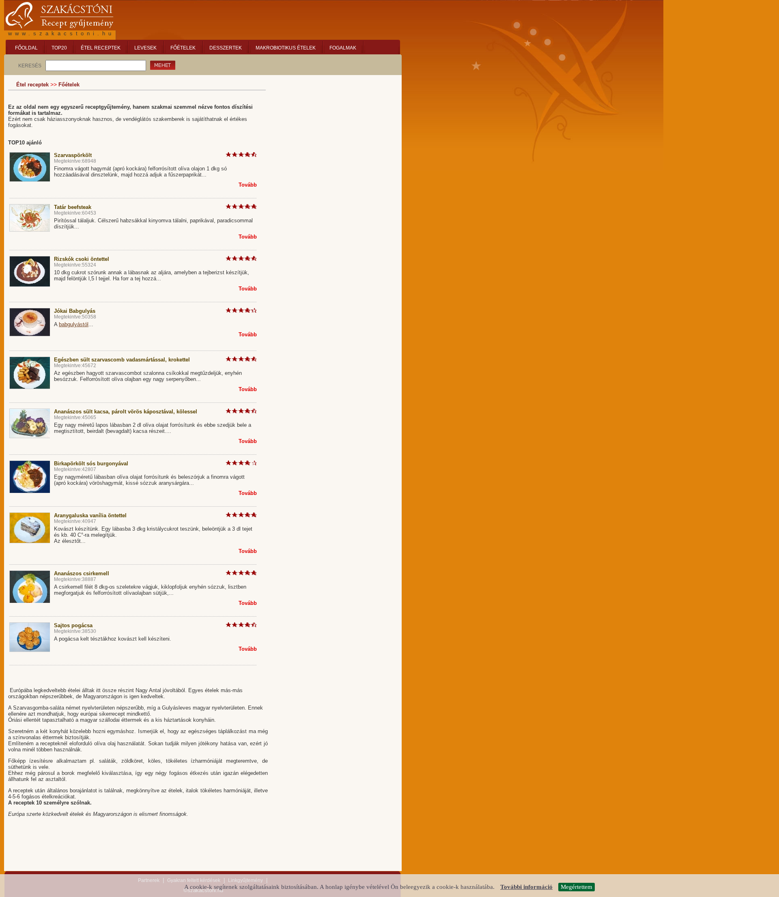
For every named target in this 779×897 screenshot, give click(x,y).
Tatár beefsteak (72, 207)
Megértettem (576, 887)
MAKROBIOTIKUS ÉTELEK (286, 48)
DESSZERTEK (225, 48)
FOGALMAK (342, 48)
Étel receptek (32, 85)
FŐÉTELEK (183, 48)
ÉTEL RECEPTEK (101, 48)
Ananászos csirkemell (81, 573)
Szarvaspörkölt (73, 155)
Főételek (69, 85)
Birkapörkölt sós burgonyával (91, 463)
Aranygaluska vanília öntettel (90, 515)
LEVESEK (145, 48)
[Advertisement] (337, 130)
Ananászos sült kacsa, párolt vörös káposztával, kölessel (125, 412)
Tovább (248, 185)
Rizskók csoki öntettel (81, 259)
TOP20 (59, 48)
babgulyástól (73, 324)
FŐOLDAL (26, 48)
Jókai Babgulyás (74, 311)
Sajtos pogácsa (73, 625)
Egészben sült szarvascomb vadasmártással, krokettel (122, 360)
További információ (526, 887)
